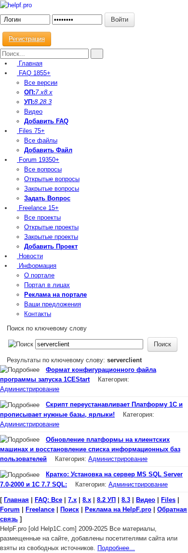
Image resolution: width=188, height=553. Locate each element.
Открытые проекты (51, 227)
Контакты (37, 313)
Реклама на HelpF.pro (118, 509)
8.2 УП (106, 499)
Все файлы (40, 140)
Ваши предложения (52, 304)
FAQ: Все (48, 499)
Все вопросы (43, 169)
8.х (86, 499)
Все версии (40, 82)
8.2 (38, 101)
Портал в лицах (47, 285)
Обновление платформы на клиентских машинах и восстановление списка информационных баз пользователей (90, 449)
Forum (38, 159)
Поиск (69, 509)
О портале (39, 275)
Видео (33, 111)
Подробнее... (116, 548)
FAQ (34, 73)
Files (31, 130)
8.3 (47, 101)
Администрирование (29, 389)
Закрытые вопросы (51, 188)
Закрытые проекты (51, 236)
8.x (48, 92)
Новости (30, 256)
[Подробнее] (20, 370)
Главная (29, 63)
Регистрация (27, 38)
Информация (36, 265)
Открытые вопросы (52, 179)
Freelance (38, 207)
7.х (39, 92)
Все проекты (42, 217)
